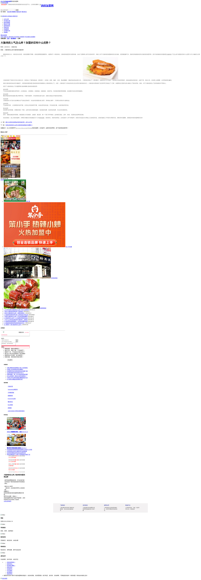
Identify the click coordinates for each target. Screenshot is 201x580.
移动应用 (3, 1)
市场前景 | (10, 569)
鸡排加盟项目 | (11, 562)
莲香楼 (10, 408)
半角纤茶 (10, 386)
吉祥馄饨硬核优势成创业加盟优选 (16, 453)
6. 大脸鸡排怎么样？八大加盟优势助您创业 (16, 318)
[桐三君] (15, 201)
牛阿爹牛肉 (7, 30)
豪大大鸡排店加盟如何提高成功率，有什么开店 (19, 122)
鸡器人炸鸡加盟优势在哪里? (15, 369)
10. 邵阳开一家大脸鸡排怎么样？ (13, 324)
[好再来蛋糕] (27, 278)
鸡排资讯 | (10, 564)
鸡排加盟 (3, 4)
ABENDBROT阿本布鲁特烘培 (16, 411)
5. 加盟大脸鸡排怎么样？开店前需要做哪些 (16, 316)
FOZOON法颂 (12, 398)
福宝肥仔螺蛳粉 (11, 11)
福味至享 (18, 11)
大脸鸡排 (168, 54)
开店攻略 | (10, 570)
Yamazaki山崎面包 (13, 389)
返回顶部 (4, 578)
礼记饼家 (10, 404)
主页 (8, 38)
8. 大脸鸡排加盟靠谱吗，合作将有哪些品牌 (16, 321)
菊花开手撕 (7, 24)
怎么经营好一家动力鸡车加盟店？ (16, 376)
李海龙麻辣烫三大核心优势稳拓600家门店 (18, 454)
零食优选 (6, 27)
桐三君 (28, 201)
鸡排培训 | (10, 567)
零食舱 (6, 32)
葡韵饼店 (24, 11)
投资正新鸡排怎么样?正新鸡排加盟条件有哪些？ (19, 125)
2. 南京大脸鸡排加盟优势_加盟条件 (13, 311)
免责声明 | (10, 573)
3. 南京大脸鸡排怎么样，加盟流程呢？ (14, 313)
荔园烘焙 (10, 395)
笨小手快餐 (69, 246)
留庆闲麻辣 (7, 22)
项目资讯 (11, 36)
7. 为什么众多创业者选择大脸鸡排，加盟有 (16, 319)
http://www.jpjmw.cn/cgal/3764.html (24, 128)
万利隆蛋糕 (11, 392)
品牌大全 (5, 36)
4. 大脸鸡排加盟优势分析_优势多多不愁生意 (16, 314)
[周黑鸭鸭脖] (22, 308)
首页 (2, 36)
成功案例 (32, 36)
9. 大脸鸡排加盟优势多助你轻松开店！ (14, 323)
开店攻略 (27, 36)
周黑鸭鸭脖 (43, 308)
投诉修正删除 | (11, 565)
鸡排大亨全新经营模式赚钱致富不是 (17, 377)
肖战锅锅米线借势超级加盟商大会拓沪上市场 (19, 449)
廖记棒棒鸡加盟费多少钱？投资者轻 (17, 367)
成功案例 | (10, 572)
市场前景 (21, 36)
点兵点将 (6, 19)
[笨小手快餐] (34, 246)
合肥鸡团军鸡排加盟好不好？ (15, 372)
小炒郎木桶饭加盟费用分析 (15, 379)
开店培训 (16, 36)
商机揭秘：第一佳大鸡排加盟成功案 (17, 374)
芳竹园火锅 (7, 20)
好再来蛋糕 (54, 278)
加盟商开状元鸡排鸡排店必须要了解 (17, 371)
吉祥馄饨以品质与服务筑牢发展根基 (17, 451)
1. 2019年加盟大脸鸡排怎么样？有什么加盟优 (16, 309)
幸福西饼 (6, 29)
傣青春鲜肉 (7, 25)
